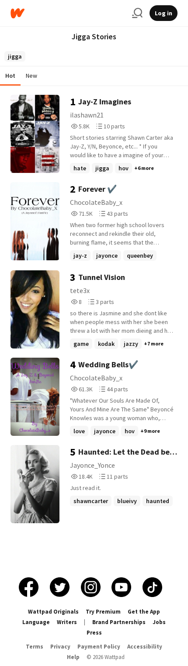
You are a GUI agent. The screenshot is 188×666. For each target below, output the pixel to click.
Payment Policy (98, 646)
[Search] (137, 13)
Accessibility (144, 646)
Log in (163, 13)
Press (94, 632)
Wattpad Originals (53, 611)
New (31, 75)
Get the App (144, 611)
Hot (10, 75)
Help (73, 657)
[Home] (67, 13)
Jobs (159, 622)
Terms (34, 646)
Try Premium (103, 611)
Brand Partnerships (119, 622)
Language (36, 622)
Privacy (60, 646)
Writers (67, 622)
